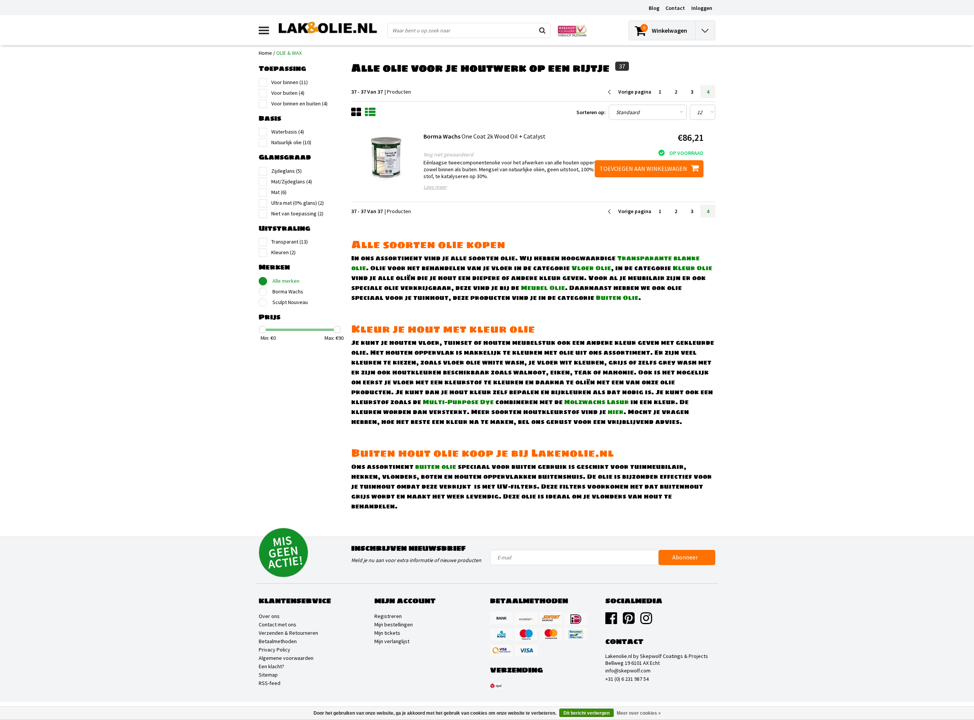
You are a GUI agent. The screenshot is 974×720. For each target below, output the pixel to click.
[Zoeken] (542, 30)
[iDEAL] (575, 619)
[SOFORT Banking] (551, 619)
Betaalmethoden (278, 641)
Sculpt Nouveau (290, 302)
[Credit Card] (526, 619)
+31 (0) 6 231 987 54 (627, 678)
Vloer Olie (591, 268)
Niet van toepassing (297, 213)
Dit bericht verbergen (586, 713)
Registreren (388, 616)
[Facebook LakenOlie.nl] (611, 621)
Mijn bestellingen (393, 624)
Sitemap (268, 674)
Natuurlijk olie (291, 142)
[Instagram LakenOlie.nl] (646, 621)
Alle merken (285, 280)
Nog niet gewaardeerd (448, 154)
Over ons (269, 616)
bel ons (531, 422)
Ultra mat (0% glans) (297, 202)
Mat (278, 192)
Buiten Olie (617, 298)
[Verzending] (495, 685)
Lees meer (435, 186)
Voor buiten (287, 92)
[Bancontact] (575, 634)
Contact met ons (277, 624)
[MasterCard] (551, 634)
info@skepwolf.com (628, 670)
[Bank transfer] (501, 619)
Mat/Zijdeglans (291, 181)
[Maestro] (526, 634)
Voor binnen (289, 82)
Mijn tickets (387, 632)
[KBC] (501, 634)
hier (616, 412)
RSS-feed (269, 683)
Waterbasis (287, 131)
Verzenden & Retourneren (288, 632)
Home (265, 52)
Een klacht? (271, 666)
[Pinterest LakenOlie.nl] (629, 621)
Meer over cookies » (639, 713)
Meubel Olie (543, 288)
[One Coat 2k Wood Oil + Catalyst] (386, 158)
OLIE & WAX (289, 52)
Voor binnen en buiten (299, 103)
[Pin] (501, 650)
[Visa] (526, 650)
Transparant (289, 241)
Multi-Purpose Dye (458, 402)
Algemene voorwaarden (286, 658)
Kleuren (283, 252)
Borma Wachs (287, 291)
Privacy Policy (274, 649)
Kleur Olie (692, 268)
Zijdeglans (286, 170)
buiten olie (435, 467)
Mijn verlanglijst (391, 641)
